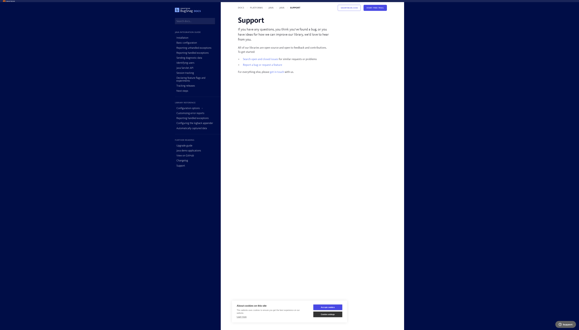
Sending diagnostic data (189, 58)
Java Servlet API (184, 68)
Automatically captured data (191, 128)
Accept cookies (328, 307)
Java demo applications (188, 150)
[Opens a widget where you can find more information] (565, 324)
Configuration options (188, 108)
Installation (182, 37)
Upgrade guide (184, 145)
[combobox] (195, 21)
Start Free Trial (375, 8)
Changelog (182, 160)
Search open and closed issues (260, 59)
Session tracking (185, 73)
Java (271, 7)
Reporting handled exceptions (192, 53)
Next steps (182, 91)
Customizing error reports (190, 113)
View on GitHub (185, 155)
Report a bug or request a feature (262, 65)
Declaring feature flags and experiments (190, 79)
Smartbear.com (349, 8)
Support (180, 165)
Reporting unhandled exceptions (193, 48)
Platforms (256, 7)
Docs (241, 7)
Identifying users (185, 63)
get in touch (277, 72)
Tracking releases (185, 85)
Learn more (242, 317)
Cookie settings (328, 314)
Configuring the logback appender (194, 123)
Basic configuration (186, 42)
